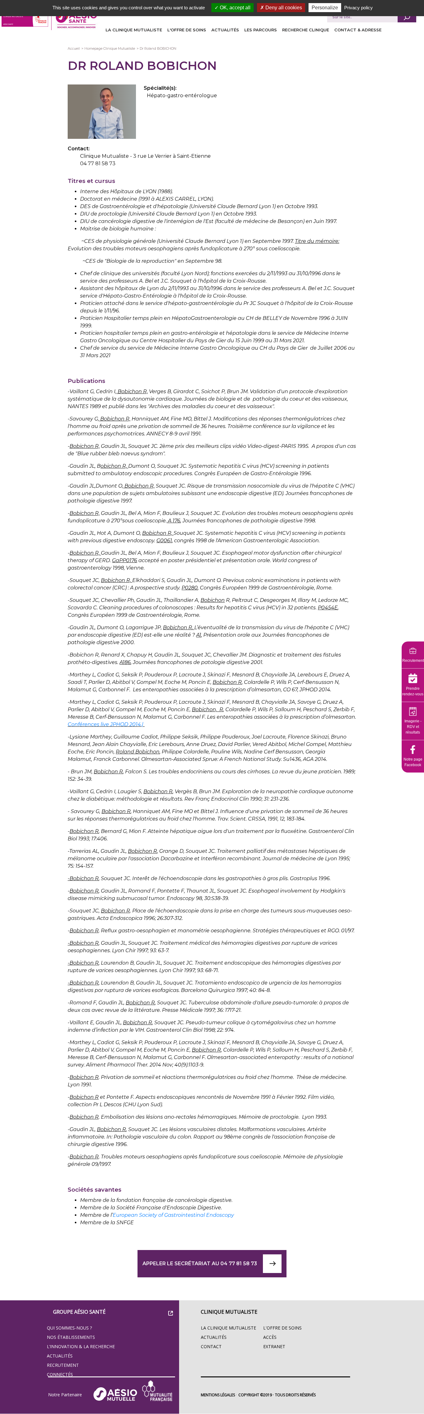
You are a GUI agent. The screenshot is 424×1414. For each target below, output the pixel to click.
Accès (270, 1337)
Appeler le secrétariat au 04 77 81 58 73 (199, 1263)
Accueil (74, 48)
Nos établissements (71, 1337)
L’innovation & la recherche (81, 1346)
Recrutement (63, 1365)
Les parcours (260, 29)
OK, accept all (234, 7)
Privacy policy (358, 7)
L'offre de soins (186, 29)
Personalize (325, 7)
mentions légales (218, 1395)
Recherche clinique (305, 29)
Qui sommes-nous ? (69, 1328)
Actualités (225, 29)
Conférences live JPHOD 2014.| (106, 724)
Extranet (274, 1346)
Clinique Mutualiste (229, 1311)
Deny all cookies (283, 7)
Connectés (60, 1374)
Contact (211, 1346)
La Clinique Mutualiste (134, 29)
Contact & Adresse (357, 29)
